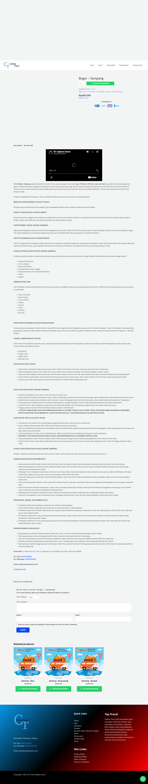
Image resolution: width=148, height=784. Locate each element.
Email (77, 615)
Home (92, 65)
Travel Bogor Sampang (103, 91)
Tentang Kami (137, 65)
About (76, 721)
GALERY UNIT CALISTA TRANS (86, 731)
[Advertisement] (60, 30)
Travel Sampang (117, 91)
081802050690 (26, 556)
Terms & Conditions (81, 762)
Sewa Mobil (111, 65)
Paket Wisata (124, 65)
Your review (22, 602)
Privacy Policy (79, 754)
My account (78, 736)
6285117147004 (31, 746)
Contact (77, 728)
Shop (76, 741)
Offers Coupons (80, 759)
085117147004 (26, 743)
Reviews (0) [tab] (28, 145)
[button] (143, 779)
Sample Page (79, 739)
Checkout (77, 726)
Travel (100, 65)
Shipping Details (80, 757)
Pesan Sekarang (101, 83)
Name (19, 615)
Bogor (88, 89)
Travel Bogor (91, 91)
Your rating (21, 597)
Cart (75, 723)
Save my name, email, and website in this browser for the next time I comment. (47, 624)
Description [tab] (18, 145)
